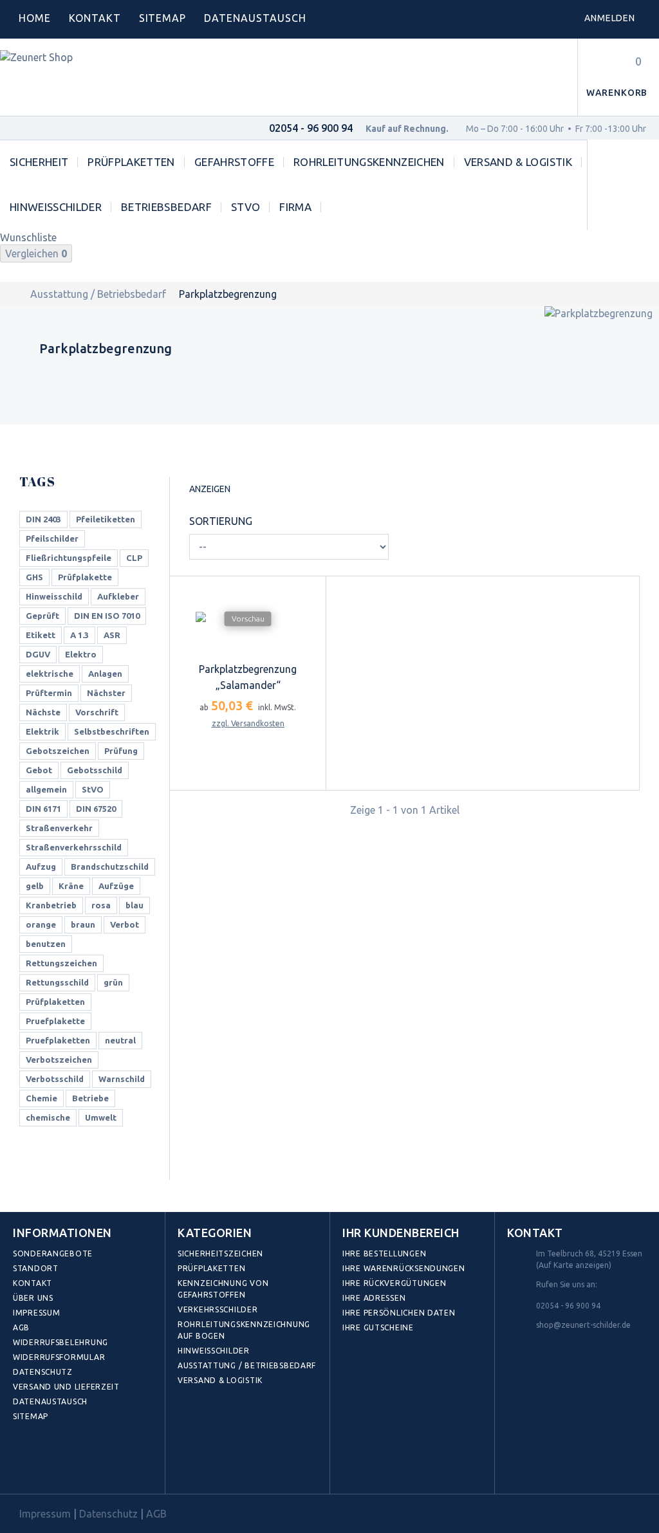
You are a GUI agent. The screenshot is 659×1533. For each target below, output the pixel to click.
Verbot (124, 924)
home (35, 18)
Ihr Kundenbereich (400, 1232)
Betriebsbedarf (166, 207)
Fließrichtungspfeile (68, 557)
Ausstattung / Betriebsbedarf (98, 294)
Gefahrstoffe (234, 162)
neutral (120, 1040)
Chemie (41, 1098)
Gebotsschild (94, 770)
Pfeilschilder (52, 538)
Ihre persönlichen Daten (399, 1312)
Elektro (81, 654)
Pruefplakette (55, 1020)
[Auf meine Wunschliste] (235, 786)
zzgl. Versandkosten (248, 748)
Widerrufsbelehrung (60, 1342)
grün (113, 982)
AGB (21, 1327)
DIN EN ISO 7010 (107, 615)
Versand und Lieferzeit (66, 1386)
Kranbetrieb (51, 905)
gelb (35, 885)
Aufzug (41, 866)
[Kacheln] (244, 491)
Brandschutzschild (110, 866)
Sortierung (220, 521)
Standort (36, 1268)
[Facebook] (26, 1464)
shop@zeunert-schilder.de (583, 1325)
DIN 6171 (43, 808)
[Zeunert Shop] (88, 77)
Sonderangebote (53, 1253)
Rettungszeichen (61, 963)
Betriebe (90, 1098)
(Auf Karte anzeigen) (573, 1265)
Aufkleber (118, 596)
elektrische (49, 673)
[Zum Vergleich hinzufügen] (259, 786)
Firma (295, 207)
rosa (101, 905)
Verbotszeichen (59, 1059)
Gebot (39, 770)
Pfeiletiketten (105, 519)
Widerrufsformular (59, 1357)
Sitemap (163, 18)
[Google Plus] (110, 1464)
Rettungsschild (57, 982)
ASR (112, 634)
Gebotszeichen (57, 750)
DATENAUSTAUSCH (255, 18)
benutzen (46, 943)
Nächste (43, 712)
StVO (245, 207)
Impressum (36, 1312)
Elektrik (42, 731)
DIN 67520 (96, 808)
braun (83, 924)
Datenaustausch (50, 1401)
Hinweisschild (54, 596)
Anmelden (609, 18)
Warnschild (121, 1078)
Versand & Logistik (518, 162)
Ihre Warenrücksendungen (403, 1268)
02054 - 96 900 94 (311, 128)
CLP (134, 557)
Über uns (33, 1298)
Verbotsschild (55, 1078)
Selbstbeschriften (111, 731)
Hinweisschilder (56, 207)
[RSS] (82, 1464)
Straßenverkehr (59, 827)
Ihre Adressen (373, 1298)
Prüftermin (49, 692)
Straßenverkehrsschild (74, 847)
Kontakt (95, 18)
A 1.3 (79, 634)
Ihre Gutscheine (378, 1327)
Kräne (71, 885)
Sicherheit (39, 162)
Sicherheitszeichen (220, 1253)
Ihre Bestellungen (384, 1253)
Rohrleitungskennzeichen (369, 162)
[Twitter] (54, 1464)
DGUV (38, 654)
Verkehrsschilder (218, 1309)
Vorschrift (96, 712)
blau (134, 905)
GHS (34, 577)
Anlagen (105, 673)
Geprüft (42, 615)
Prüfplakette (85, 577)
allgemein (46, 789)
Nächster (106, 692)
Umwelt (100, 1117)
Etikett (40, 634)
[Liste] (264, 490)
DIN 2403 (43, 519)
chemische (48, 1117)
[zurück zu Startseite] (13, 294)
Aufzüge (116, 885)
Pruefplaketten (58, 1040)
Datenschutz (43, 1372)
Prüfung (121, 750)
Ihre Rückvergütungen (394, 1283)
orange (41, 924)
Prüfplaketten (131, 162)
